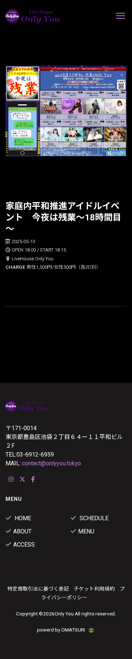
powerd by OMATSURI (61, 630)
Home (22, 518)
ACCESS (24, 544)
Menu (86, 531)
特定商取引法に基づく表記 (38, 589)
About (22, 531)
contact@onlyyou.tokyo (51, 463)
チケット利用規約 (94, 589)
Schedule (93, 518)
